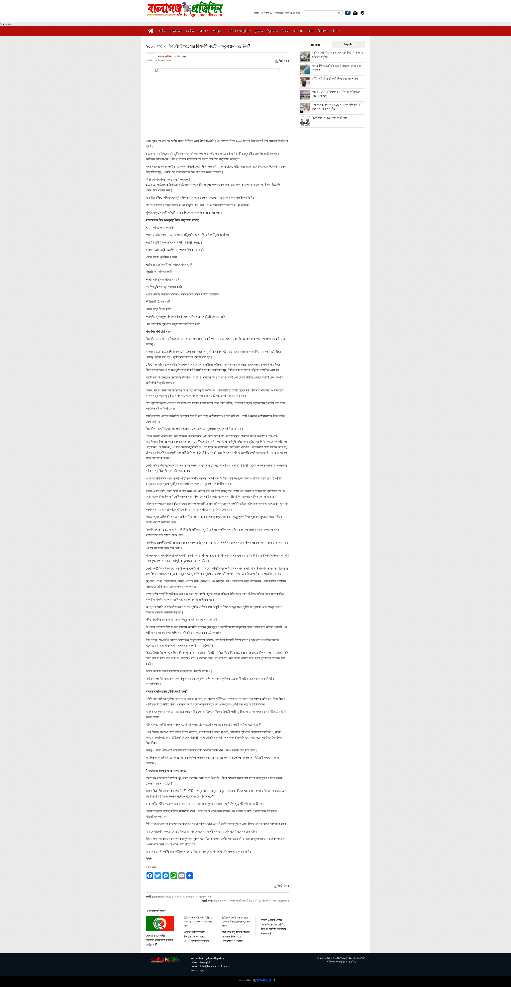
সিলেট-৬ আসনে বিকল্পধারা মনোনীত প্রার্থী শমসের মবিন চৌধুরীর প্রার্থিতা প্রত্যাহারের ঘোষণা (251, 900)
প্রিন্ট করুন (284, 60)
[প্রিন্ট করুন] (276, 60)
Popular (349, 44)
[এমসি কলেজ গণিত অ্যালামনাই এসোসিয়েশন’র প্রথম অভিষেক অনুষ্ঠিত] (305, 59)
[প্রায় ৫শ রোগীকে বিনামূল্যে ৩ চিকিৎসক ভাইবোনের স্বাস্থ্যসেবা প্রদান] (305, 98)
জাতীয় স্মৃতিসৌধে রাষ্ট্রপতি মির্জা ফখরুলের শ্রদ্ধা (335, 78)
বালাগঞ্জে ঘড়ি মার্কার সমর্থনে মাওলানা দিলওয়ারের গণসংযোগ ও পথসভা (236, 936)
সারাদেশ (202, 31)
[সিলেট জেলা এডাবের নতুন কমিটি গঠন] (305, 124)
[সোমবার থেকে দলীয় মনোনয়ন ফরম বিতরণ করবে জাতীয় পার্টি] (160, 923)
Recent (315, 44)
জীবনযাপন (322, 31)
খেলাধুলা (217, 31)
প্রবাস (310, 31)
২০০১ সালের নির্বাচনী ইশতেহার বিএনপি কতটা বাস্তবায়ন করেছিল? (198, 46)
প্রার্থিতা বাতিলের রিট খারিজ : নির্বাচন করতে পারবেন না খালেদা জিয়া (184, 896)
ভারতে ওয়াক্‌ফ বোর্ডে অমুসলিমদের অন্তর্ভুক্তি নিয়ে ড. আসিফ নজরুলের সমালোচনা (273, 926)
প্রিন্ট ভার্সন (272, 31)
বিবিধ (333, 31)
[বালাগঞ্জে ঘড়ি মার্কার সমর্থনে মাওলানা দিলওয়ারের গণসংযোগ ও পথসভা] (236, 922)
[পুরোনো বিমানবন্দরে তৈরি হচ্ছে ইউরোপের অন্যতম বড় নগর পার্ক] (305, 72)
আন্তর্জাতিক (175, 31)
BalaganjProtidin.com (350, 957)
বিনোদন (285, 31)
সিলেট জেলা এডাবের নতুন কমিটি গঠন (329, 117)
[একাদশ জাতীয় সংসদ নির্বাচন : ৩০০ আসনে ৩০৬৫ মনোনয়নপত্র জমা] (198, 922)
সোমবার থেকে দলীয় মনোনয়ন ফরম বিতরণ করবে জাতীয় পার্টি (159, 939)
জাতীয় (162, 31)
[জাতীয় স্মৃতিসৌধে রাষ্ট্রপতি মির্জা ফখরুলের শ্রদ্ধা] (305, 85)
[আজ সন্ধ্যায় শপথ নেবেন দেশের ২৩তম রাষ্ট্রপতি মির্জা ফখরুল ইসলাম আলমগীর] (305, 111)
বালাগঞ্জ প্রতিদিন (164, 56)
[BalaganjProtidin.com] (186, 14)
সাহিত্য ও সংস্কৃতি (238, 31)
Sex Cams (5, 23)
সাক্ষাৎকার (298, 31)
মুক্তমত (259, 31)
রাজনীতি (190, 31)
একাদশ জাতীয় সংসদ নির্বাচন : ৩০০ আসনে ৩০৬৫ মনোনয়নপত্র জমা (196, 936)
